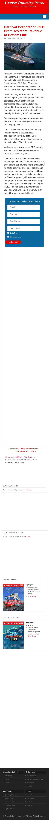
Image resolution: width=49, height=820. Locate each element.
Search (33, 451)
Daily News (14, 233)
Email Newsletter (21, 451)
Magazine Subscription (30, 449)
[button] (44, 16)
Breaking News (15, 237)
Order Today (32, 596)
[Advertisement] (24, 347)
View (29, 537)
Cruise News (14, 449)
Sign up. (29, 490)
